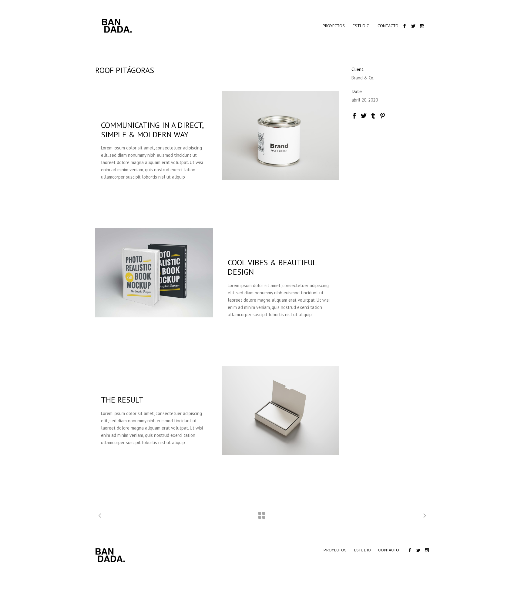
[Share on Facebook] (354, 115)
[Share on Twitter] (364, 115)
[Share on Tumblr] (373, 115)
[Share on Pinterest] (382, 115)
